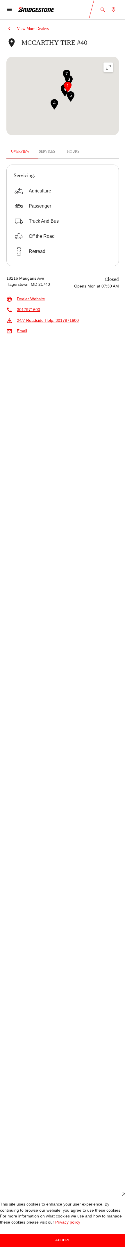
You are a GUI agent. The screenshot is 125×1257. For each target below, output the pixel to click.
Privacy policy (67, 1222)
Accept (62, 1240)
